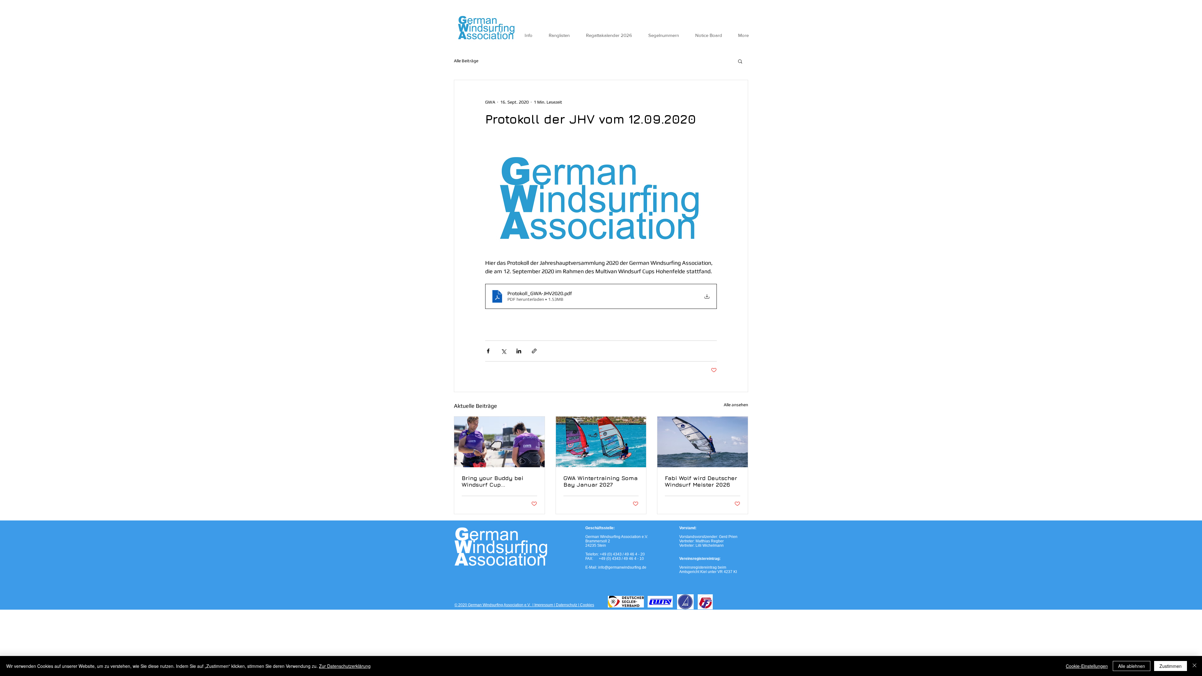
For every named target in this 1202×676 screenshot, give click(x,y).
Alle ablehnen (1131, 666)
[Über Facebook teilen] (488, 351)
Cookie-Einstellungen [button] (1087, 666)
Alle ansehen (736, 404)
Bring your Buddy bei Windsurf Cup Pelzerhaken (492, 481)
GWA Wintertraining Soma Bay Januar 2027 (600, 481)
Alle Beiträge (466, 60)
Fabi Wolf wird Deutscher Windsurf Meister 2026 (701, 481)
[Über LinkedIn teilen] (519, 351)
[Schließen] (1194, 666)
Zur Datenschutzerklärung (345, 666)
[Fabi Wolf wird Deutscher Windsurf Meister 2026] (702, 442)
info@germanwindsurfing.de (622, 567)
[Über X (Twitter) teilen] (503, 351)
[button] (740, 61)
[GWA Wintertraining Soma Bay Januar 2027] (601, 442)
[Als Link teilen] (534, 351)
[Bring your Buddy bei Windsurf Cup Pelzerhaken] (499, 442)
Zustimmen (1170, 666)
